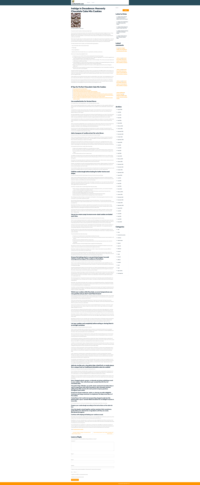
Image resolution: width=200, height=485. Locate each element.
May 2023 (119, 216)
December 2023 (120, 197)
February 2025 (120, 158)
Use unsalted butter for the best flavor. (80, 88)
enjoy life (119, 245)
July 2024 (119, 177)
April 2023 (119, 219)
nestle (119, 254)
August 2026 (120, 109)
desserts (119, 243)
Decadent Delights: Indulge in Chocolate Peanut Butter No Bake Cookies (81, 433)
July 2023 (119, 210)
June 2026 (119, 114)
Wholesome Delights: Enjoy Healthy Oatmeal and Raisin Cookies (121, 97)
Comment (73, 441)
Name (72, 453)
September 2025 (120, 139)
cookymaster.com (78, 4)
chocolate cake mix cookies (78, 429)
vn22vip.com (118, 58)
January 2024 (120, 194)
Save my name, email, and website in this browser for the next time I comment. (86, 469)
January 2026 (120, 128)
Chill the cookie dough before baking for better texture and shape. (85, 91)
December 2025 (120, 131)
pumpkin (119, 262)
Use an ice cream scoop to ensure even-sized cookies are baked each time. (87, 92)
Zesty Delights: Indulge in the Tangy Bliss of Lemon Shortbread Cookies (121, 50)
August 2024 (120, 175)
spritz (119, 265)
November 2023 (120, 199)
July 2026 (119, 112)
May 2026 (119, 117)
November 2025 (120, 134)
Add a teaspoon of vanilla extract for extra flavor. (82, 90)
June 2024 (119, 180)
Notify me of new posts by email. (78, 476)
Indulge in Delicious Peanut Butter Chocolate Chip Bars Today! (121, 37)
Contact (93, 2)
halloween (119, 248)
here (117, 48)
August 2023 (120, 208)
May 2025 (119, 150)
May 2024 (119, 183)
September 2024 (121, 172)
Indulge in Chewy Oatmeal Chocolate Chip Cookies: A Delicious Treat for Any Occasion (122, 18)
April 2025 (119, 153)
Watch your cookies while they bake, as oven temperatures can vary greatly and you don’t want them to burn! (93, 95)
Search (117, 7)
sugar (119, 267)
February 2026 (120, 125)
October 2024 (120, 169)
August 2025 (120, 142)
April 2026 (119, 120)
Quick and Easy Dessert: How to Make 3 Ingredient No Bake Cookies (103, 433)
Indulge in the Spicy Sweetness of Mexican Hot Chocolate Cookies (122, 32)
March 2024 (120, 188)
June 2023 (119, 213)
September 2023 (120, 205)
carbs (119, 232)
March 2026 (120, 123)
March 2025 (120, 156)
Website (72, 465)
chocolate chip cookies (121, 234)
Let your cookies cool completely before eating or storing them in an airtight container (89, 96)
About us (88, 2)
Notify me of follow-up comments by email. (80, 474)
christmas (119, 237)
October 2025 (120, 136)
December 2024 (120, 164)
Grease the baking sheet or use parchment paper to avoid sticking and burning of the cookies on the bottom (93, 93)
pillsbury (119, 259)
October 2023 (120, 202)
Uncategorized (120, 273)
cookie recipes (120, 240)
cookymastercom (75, 28)
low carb (119, 251)
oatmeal (119, 256)
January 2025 (120, 161)
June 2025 (119, 147)
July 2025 (119, 145)
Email (72, 459)
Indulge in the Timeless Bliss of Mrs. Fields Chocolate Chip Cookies (122, 23)
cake (118, 229)
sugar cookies (120, 270)
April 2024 (119, 186)
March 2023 (120, 221)
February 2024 (120, 191)
